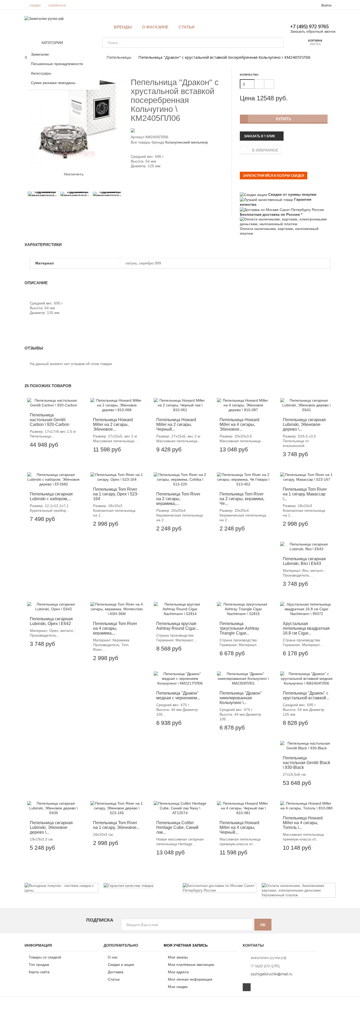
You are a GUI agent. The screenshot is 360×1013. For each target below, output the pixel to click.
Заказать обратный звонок (312, 31)
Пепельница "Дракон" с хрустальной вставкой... (306, 695)
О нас (113, 957)
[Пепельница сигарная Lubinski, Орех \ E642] (53, 606)
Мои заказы (178, 957)
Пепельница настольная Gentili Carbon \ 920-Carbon (49, 420)
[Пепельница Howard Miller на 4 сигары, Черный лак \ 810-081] (243, 808)
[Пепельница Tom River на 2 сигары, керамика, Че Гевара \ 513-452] (243, 479)
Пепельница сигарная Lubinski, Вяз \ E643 (304, 561)
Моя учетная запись (186, 945)
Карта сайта (39, 972)
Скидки (35, 5)
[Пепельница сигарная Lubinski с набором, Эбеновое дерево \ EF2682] (53, 479)
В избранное (265, 150)
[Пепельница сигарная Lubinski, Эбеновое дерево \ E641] (306, 405)
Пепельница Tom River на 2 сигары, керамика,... (178, 499)
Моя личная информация (190, 979)
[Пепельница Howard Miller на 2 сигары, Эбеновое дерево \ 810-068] (117, 405)
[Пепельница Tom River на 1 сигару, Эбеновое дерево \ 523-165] (117, 808)
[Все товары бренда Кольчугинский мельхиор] (180, 130)
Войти (326, 5)
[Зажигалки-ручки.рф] (44, 18)
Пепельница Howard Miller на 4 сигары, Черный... (239, 827)
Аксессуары (41, 73)
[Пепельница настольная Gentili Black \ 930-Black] (306, 745)
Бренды (123, 27)
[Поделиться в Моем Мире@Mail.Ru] (143, 184)
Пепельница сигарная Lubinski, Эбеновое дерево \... (304, 424)
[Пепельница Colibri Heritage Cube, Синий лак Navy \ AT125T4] (180, 808)
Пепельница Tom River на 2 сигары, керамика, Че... (242, 499)
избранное (57, 5)
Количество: (249, 74)
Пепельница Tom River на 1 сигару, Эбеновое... (116, 825)
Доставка (115, 972)
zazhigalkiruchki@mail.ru (271, 974)
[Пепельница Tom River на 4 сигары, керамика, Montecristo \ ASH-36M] (117, 609)
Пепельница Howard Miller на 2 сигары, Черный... (176, 424)
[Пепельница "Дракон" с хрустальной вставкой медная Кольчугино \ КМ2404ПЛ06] (306, 678)
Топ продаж (39, 964)
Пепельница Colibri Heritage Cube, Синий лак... (177, 827)
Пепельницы (118, 57)
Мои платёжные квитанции (191, 964)
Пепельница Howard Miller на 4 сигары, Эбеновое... (239, 424)
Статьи (114, 979)
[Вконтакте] (247, 987)
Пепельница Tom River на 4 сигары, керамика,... (115, 628)
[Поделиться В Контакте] (134, 184)
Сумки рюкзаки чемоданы (53, 83)
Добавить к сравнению (72, 442)
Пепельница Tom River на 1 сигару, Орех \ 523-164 (115, 494)
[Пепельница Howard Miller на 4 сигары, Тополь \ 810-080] (306, 805)
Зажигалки (40, 54)
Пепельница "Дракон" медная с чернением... (178, 695)
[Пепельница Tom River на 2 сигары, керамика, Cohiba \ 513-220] (180, 479)
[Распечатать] (156, 184)
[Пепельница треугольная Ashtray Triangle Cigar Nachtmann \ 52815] (243, 609)
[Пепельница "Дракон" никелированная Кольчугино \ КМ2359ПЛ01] (243, 678)
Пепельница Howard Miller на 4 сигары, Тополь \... (303, 823)
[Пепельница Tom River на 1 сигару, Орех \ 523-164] (117, 477)
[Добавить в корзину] (56, 442)
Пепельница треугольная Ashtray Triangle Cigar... (239, 628)
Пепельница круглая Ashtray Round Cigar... (177, 626)
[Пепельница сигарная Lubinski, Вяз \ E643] (306, 546)
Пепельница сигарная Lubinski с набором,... (51, 496)
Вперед (82, 184)
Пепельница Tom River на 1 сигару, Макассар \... (305, 494)
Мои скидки (178, 987)
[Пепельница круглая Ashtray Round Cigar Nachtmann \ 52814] (180, 609)
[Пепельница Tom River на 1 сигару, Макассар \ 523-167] (306, 477)
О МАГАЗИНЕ (155, 27)
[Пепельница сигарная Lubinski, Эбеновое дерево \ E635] (53, 808)
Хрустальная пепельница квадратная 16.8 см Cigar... (306, 628)
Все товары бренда (147, 142)
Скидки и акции (121, 964)
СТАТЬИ (186, 27)
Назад (69, 184)
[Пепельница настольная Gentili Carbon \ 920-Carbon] (53, 402)
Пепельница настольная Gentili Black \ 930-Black (306, 763)
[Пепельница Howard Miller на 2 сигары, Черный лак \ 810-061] (180, 405)
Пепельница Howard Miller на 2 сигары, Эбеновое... (113, 424)
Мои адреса (178, 972)
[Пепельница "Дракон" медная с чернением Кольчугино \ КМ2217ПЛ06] (180, 678)
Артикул (137, 137)
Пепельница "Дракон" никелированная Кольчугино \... (241, 698)
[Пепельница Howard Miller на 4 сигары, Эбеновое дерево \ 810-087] (243, 405)
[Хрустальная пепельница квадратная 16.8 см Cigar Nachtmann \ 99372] (306, 609)
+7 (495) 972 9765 (309, 26)
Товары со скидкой (45, 957)
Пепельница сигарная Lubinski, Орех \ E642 (51, 621)
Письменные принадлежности (57, 64)
